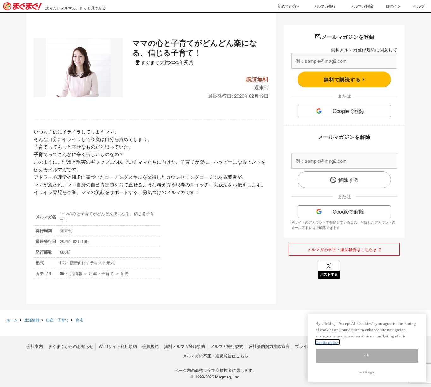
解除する (348, 179)
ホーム (12, 319)
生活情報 (31, 319)
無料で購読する (343, 79)
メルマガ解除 (361, 6)
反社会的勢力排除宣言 (269, 346)
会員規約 (150, 346)
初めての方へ (289, 6)
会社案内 (35, 346)
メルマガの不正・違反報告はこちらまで (344, 249)
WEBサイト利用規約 (118, 346)
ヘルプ (419, 6)
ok (366, 355)
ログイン (393, 6)
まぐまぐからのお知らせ (70, 346)
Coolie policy (327, 342)
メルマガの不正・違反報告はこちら (215, 356)
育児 (79, 319)
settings (366, 372)
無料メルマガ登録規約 (353, 49)
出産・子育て (57, 319)
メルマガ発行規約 (226, 346)
